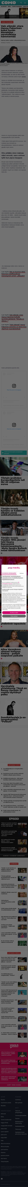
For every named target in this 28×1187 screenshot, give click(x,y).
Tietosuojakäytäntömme (14, 619)
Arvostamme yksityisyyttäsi (9, 573)
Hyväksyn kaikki (14, 612)
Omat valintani (14, 616)
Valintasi (22, 573)
